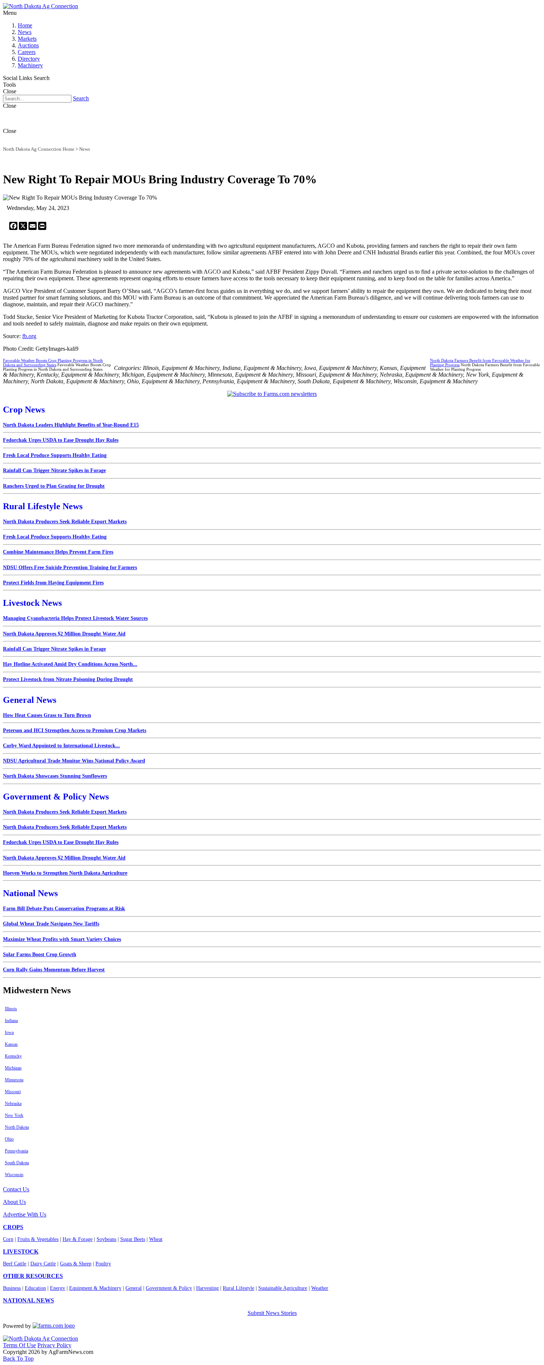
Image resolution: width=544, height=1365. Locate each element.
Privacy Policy (54, 1345)
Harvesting (207, 1288)
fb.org (29, 336)
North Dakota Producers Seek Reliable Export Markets (65, 521)
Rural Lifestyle (238, 1288)
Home (25, 25)
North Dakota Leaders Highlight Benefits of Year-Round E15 (71, 425)
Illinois (11, 1008)
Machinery (30, 65)
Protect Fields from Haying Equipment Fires (53, 582)
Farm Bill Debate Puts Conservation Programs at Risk (64, 908)
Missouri (13, 1091)
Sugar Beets (132, 1239)
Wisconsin (14, 1174)
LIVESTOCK (20, 1251)
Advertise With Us (24, 1214)
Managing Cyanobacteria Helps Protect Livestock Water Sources (75, 618)
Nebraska (13, 1103)
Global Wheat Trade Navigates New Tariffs (51, 924)
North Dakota (17, 1127)
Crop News (24, 409)
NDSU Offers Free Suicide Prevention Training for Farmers (70, 567)
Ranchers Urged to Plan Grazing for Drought (54, 486)
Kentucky (13, 1056)
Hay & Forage (78, 1239)
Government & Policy (169, 1288)
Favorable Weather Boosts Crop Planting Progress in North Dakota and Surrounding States (53, 362)
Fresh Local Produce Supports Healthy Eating (55, 455)
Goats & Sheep (75, 1263)
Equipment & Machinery (95, 1288)
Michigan (13, 1068)
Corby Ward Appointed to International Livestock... (61, 745)
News (24, 32)
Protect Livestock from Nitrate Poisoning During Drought (68, 679)
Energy (57, 1288)
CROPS (13, 1227)
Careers (27, 52)
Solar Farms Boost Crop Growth (39, 954)
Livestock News (32, 603)
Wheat (155, 1239)
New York (14, 1115)
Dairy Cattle (43, 1263)
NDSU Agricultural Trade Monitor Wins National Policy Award (74, 761)
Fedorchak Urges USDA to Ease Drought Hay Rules (60, 440)
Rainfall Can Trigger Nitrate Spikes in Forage (54, 470)
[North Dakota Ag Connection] (40, 6)
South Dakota (17, 1162)
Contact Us (16, 1189)
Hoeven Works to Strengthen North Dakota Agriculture (65, 873)
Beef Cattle (14, 1263)
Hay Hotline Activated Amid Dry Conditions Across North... (70, 664)
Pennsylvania (16, 1151)
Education (35, 1288)
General (133, 1288)
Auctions (28, 45)
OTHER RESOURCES (33, 1276)
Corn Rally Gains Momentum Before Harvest (54, 969)
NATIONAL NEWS (28, 1300)
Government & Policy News (56, 796)
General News (29, 700)
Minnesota (14, 1079)
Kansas (11, 1044)
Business (12, 1288)
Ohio (9, 1139)
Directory (29, 59)
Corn (8, 1239)
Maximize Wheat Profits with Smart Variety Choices (62, 939)
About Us (14, 1202)
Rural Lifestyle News (43, 506)
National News (30, 893)
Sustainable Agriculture (282, 1288)
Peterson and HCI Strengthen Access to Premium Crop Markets (74, 730)
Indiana (11, 1020)
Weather (319, 1288)
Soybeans (106, 1239)
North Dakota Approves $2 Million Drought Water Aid (64, 634)
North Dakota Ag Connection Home (38, 149)
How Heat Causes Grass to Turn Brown (47, 715)
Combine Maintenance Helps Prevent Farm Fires (58, 552)
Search (81, 98)
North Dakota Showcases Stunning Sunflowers (55, 776)
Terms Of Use (19, 1345)
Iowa (9, 1032)
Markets (27, 39)
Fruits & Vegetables (37, 1239)
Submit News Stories (272, 1313)
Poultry (103, 1263)
